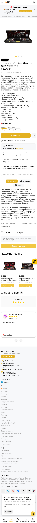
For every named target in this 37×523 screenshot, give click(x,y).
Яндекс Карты (8, 335)
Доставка (26, 181)
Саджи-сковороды (7, 431)
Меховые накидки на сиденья (11, 433)
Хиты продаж (5, 439)
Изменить (19, 148)
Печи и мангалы (6, 441)
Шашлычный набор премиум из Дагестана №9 (8, 279)
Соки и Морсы (5, 420)
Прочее (3, 428)
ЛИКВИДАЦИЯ (5, 444)
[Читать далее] (5, 226)
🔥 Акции (4, 388)
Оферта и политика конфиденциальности (14, 456)
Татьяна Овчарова (15, 314)
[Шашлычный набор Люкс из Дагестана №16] (18, 36)
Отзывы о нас (10, 292)
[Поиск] (34, 2)
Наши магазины (6, 453)
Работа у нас (5, 469)
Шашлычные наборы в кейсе (25, 174)
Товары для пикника (7, 394)
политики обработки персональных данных (15, 472)
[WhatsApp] (3, 491)
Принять (8, 511)
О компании (5, 450)
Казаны (3, 396)
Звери (4, 130)
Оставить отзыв (18, 246)
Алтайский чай (5, 425)
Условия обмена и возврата (10, 461)
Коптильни (4, 407)
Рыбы (10, 130)
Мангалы (4, 399)
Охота (17, 130)
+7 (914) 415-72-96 (9, 351)
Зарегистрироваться (25, 11)
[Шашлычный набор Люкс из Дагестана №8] (27, 265)
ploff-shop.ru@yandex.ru (11, 361)
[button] (16, 56)
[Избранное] (33, 135)
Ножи (3, 412)
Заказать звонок (7, 356)
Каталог (9, 16)
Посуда (3, 417)
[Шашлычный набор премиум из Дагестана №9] (9, 265)
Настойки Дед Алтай (8, 423)
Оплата (20, 185)
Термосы (4, 415)
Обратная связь (6, 466)
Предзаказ (15, 136)
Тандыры (4, 404)
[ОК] (23, 491)
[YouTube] (29, 491)
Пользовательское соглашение (11, 458)
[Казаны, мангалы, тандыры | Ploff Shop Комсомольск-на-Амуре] (8, 2)
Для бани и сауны (7, 436)
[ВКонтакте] (18, 491)
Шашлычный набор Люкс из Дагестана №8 (27, 279)
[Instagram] (13, 491)
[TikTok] (34, 491)
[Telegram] (8, 491)
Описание (13, 181)
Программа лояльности (9, 464)
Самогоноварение (7, 410)
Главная (3, 16)
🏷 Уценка (4, 391)
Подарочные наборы (20, 16)
